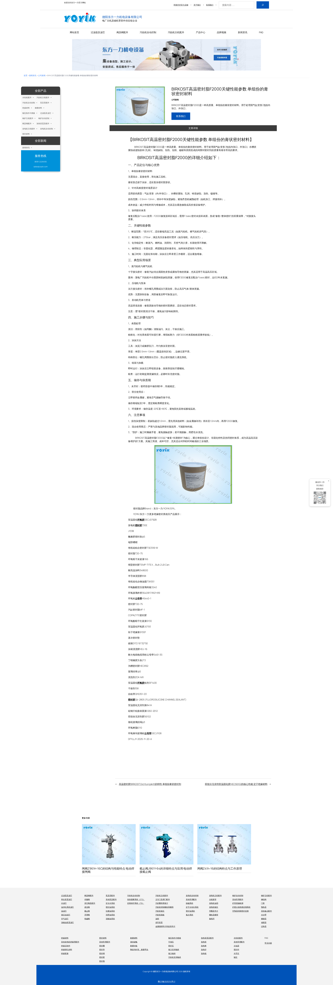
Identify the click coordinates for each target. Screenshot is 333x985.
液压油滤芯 (65, 915)
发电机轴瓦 (213, 907)
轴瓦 (235, 957)
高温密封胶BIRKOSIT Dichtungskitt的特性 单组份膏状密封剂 (150, 784)
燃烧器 (264, 918)
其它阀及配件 (89, 903)
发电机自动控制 (46, 128)
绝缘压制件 (65, 946)
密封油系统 (110, 907)
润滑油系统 (110, 915)
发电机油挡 (213, 903)
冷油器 (236, 946)
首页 (25, 75)
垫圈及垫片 (213, 911)
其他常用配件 (191, 899)
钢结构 (264, 899)
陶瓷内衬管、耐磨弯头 (139, 949)
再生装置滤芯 (66, 899)
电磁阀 (87, 918)
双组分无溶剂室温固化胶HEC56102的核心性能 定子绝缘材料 (236, 784)
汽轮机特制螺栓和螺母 (164, 907)
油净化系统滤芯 (67, 907)
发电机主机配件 (28, 128)
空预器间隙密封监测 (240, 911)
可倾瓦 (171, 942)
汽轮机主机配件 (43, 97)
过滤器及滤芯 (45, 113)
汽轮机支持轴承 (174, 957)
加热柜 (203, 942)
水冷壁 (264, 915)
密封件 (236, 949)
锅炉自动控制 (43, 118)
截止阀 (87, 911)
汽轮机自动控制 (28, 102)
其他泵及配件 (111, 899)
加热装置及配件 (43, 123)
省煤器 (264, 922)
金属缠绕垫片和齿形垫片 (165, 926)
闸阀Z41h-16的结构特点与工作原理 (219, 868)
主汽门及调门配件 (162, 899)
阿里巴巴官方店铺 (181, 5)
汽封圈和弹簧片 (161, 903)
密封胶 (138, 525)
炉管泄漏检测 (237, 903)
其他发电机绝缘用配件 (70, 942)
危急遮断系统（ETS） (136, 899)
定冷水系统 (110, 903)
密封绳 (102, 953)
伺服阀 (87, 899)
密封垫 (102, 949)
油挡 (157, 918)
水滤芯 (64, 903)
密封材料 (26, 134)
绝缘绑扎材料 (66, 949)
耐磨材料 (38, 108)
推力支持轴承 (173, 949)
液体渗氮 (133, 942)
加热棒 (203, 946)
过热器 (264, 926)
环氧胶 (140, 519)
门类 (263, 903)
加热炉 (203, 949)
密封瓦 (171, 946)
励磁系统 (189, 903)
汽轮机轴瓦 (160, 911)
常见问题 (268, 943)
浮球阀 (87, 915)
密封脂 (102, 961)
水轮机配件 (26, 97)
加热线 (203, 953)
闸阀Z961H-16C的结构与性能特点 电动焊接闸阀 (108, 870)
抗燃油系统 (110, 911)
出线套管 (212, 899)
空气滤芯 (64, 918)
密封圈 (102, 946)
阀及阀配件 (26, 123)
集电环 (212, 918)
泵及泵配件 (44, 102)
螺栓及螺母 (213, 915)
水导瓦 (236, 953)
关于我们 (197, 5)
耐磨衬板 (133, 946)
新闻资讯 (32, 75)
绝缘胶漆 (64, 953)
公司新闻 (41, 75)
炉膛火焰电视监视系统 (241, 907)
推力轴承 (172, 953)
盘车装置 (159, 922)
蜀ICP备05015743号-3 (166, 981)
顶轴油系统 (110, 918)
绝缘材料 (26, 108)
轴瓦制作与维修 (28, 113)
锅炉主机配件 (27, 118)
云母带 (138, 598)
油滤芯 (64, 911)
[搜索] (263, 5)
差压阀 (87, 907)
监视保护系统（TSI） (135, 903)
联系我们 (209, 5)
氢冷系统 (189, 915)
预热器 (264, 907)
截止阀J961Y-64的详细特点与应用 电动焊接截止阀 (166, 870)
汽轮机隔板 (160, 915)
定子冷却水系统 (192, 907)
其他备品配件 (266, 911)
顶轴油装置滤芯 (67, 922)
